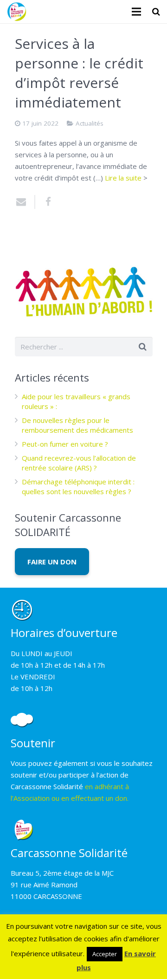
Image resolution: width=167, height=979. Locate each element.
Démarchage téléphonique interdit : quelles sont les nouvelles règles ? (78, 486)
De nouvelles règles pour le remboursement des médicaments (77, 425)
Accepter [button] (104, 954)
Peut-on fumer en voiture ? (65, 444)
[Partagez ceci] (45, 202)
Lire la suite (123, 177)
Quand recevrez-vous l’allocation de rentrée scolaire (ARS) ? (79, 462)
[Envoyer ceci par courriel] (25, 202)
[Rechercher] (156, 11)
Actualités (89, 123)
